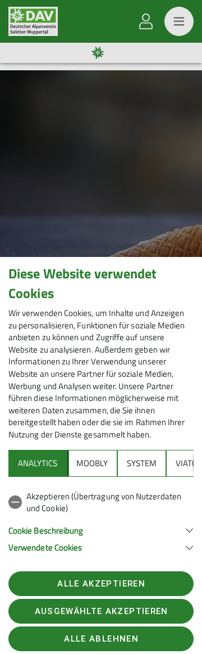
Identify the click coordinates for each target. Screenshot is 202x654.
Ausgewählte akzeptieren (101, 611)
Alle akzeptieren (101, 584)
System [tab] (142, 463)
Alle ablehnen (101, 639)
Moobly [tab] (92, 463)
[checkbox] (101, 502)
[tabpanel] (101, 520)
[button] (101, 529)
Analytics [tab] (37, 463)
